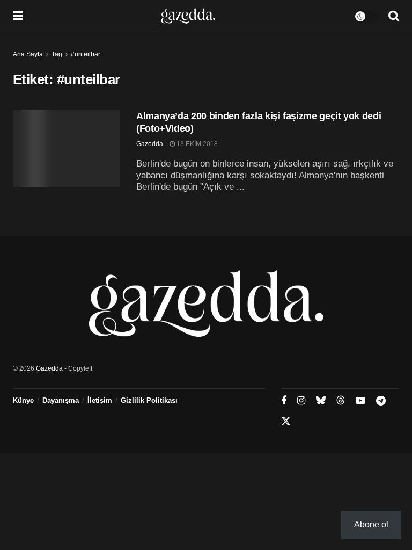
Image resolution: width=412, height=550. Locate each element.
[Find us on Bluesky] (321, 400)
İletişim (99, 400)
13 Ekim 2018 (196, 144)
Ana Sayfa (28, 54)
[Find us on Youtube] (360, 401)
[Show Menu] (18, 16)
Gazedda (149, 144)
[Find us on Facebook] (283, 401)
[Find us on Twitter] (286, 421)
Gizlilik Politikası (149, 400)
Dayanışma (60, 400)
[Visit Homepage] (188, 16)
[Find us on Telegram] (381, 401)
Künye (23, 400)
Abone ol (371, 524)
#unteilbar (85, 54)
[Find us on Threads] (340, 400)
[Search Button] (393, 16)
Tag (57, 54)
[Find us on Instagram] (301, 401)
